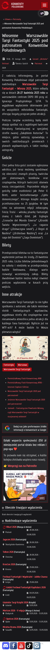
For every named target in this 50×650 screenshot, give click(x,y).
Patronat (38, 63)
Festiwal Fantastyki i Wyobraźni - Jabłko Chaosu (25, 576)
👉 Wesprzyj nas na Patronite (20, 466)
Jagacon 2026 (9, 539)
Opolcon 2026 (12, 618)
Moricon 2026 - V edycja (14, 610)
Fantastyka (9, 365)
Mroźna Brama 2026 (12, 627)
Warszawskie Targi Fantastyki (17, 369)
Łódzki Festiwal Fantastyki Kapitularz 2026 (26, 587)
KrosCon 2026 (9, 564)
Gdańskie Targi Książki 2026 (15, 602)
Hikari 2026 (11, 526)
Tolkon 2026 (8, 551)
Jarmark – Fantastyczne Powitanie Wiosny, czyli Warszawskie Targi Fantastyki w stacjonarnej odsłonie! (26, 412)
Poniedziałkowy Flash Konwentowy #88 (24, 378)
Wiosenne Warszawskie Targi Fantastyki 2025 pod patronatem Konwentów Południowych (25, 43)
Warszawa (22, 365)
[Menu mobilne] (44, 5)
